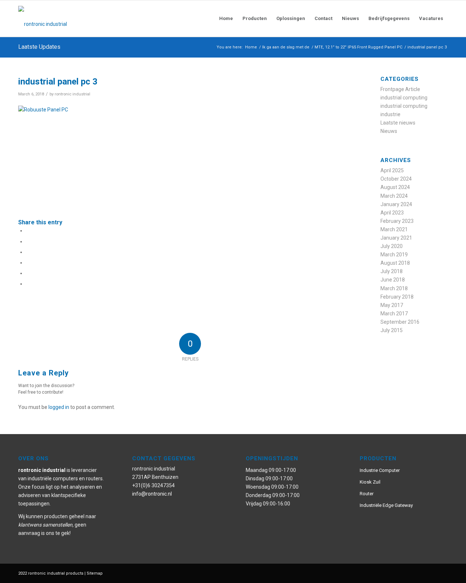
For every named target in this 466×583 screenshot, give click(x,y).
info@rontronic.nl (152, 494)
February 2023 (397, 221)
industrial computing (403, 98)
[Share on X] (28, 241)
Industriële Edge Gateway (386, 505)
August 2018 (395, 263)
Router (367, 493)
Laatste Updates (39, 46)
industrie (390, 114)
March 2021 (394, 229)
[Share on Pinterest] (28, 262)
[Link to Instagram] (420, 572)
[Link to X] (431, 572)
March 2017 (394, 313)
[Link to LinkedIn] (442, 572)
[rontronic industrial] (83, 18)
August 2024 (395, 187)
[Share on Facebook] (28, 230)
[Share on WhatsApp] (28, 252)
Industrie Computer (380, 470)
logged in (58, 407)
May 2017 (391, 305)
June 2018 (392, 280)
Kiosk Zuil (370, 482)
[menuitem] (226, 18)
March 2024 (394, 196)
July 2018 (391, 271)
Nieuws (388, 131)
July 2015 (391, 330)
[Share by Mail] (28, 284)
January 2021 (396, 238)
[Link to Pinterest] (409, 572)
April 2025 (392, 170)
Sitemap (95, 573)
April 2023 (392, 213)
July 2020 (391, 246)
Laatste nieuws (397, 123)
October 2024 (396, 179)
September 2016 (399, 322)
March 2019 (394, 254)
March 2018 (394, 288)
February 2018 (397, 297)
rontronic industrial (72, 93)
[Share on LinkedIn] (28, 273)
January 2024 (396, 204)
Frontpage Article (400, 89)
